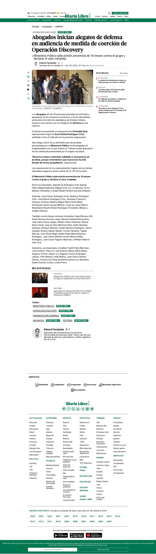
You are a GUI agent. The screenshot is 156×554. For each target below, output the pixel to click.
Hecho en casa (119, 445)
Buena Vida (67, 442)
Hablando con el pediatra (69, 461)
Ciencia (49, 468)
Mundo (55, 16)
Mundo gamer (119, 448)
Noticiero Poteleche (100, 443)
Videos (126, 16)
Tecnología (50, 475)
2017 (92, 516)
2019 (75, 516)
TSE (31, 470)
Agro (48, 429)
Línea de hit (84, 457)
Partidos (33, 463)
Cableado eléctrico (100, 20)
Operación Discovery (45, 311)
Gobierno (33, 478)
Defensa (67, 320)
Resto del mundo (100, 499)
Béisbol (83, 429)
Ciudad (32, 426)
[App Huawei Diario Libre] (94, 535)
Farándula (67, 432)
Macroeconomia (53, 457)
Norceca (89, 20)
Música (66, 422)
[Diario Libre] (78, 15)
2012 (41, 521)
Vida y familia (68, 470)
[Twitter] (67, 329)
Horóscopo (118, 470)
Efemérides (118, 460)
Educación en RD (33, 20)
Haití (98, 468)
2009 (66, 521)
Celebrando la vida (68, 478)
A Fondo (32, 445)
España (99, 472)
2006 (92, 521)
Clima (48, 472)
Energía (49, 439)
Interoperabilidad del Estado (73, 20)
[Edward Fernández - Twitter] (59, 63)
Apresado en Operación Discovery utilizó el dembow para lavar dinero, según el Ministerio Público (72, 293)
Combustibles (47, 20)
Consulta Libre (69, 500)
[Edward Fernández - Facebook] (62, 63)
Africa (99, 488)
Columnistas (101, 447)
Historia (49, 478)
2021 (58, 516)
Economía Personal (67, 496)
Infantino (57, 20)
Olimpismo (84, 445)
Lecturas (100, 450)
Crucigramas (118, 473)
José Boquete (35, 452)
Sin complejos (69, 482)
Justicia (58, 274)
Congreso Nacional (33, 474)
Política (48, 16)
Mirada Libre (101, 426)
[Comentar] (28, 90)
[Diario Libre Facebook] (64, 409)
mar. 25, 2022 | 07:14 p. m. (77, 65)
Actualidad (40, 16)
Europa (99, 475)
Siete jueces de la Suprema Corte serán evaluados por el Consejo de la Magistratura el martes (112, 110)
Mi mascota (68, 457)
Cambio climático (50, 487)
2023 (41, 516)
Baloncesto (84, 422)
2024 (32, 516)
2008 (75, 521)
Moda (65, 435)
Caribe (99, 494)
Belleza (66, 439)
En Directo (100, 435)
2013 (32, 521)
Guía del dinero (119, 452)
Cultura (66, 429)
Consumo (50, 442)
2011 (49, 521)
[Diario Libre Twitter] (73, 409)
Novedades (68, 448)
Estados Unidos (103, 462)
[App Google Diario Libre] (61, 535)
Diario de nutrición (66, 466)
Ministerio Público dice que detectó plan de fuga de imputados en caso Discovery (72, 278)
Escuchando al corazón (69, 491)
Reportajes (34, 455)
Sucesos (33, 442)
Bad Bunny (128, 20)
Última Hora (31, 16)
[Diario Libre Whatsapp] (92, 409)
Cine (65, 426)
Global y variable (49, 453)
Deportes (105, 16)
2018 (83, 516)
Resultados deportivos (84, 453)
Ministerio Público (43, 306)
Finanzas (49, 422)
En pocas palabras (67, 486)
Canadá (99, 478)
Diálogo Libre (34, 448)
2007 (83, 521)
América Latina (102, 465)
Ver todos (124, 73)
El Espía (99, 439)
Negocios (50, 435)
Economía (63, 16)
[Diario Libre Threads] (87, 409)
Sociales (66, 445)
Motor (82, 432)
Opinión (112, 16)
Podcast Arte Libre (68, 453)
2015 (109, 516)
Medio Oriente (102, 481)
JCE (30, 467)
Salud (31, 432)
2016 (100, 516)
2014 (117, 516)
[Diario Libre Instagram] (69, 409)
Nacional (58, 288)
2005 (100, 521)
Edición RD (85, 482)
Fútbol (82, 426)
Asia (98, 485)
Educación (33, 429)
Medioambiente (52, 465)
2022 (49, 516)
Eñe (64, 473)
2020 (66, 516)
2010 (58, 521)
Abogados (38, 320)
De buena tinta (102, 432)
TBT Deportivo (86, 463)
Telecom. (50, 448)
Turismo (49, 426)
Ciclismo (83, 439)
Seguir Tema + (65, 32)
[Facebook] (69, 329)
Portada (35, 26)
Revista (97, 16)
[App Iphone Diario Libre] (77, 535)
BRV (81, 460)
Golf (81, 435)
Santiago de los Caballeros (51, 65)
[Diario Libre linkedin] (78, 409)
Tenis (82, 442)
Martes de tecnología (50, 482)
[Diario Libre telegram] (83, 409)
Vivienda (49, 445)
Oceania (99, 491)
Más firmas (101, 453)
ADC (98, 422)
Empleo (49, 432)
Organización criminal (46, 316)
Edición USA (86, 476)
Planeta (119, 16)
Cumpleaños (118, 463)
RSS (115, 467)
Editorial (99, 429)
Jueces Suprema (116, 20)
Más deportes (86, 448)
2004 (109, 521)
